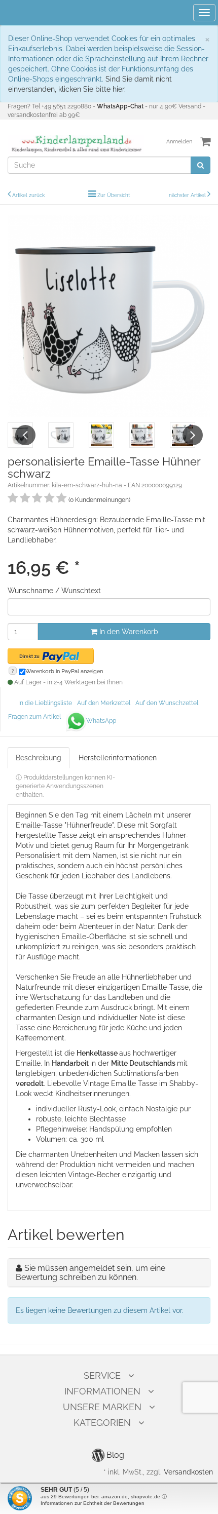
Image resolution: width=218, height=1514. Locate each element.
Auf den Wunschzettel (166, 703)
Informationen (102, 1391)
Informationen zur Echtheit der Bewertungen (92, 1503)
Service (102, 1375)
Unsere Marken (102, 1407)
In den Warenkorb (127, 632)
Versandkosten (188, 1472)
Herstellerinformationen (118, 758)
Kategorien (102, 1422)
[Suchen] (200, 165)
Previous (25, 435)
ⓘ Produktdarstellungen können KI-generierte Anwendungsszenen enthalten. (65, 786)
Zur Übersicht (113, 195)
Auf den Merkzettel (103, 703)
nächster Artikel (188, 195)
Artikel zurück (28, 195)
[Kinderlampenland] (76, 144)
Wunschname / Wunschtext (54, 591)
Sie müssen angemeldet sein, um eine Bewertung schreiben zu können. (90, 1272)
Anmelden (179, 141)
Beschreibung (38, 758)
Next (193, 435)
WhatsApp (101, 720)
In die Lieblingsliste (45, 703)
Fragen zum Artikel (34, 716)
